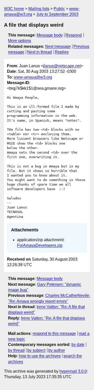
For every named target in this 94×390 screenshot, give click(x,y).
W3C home (14, 9)
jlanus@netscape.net (62, 66)
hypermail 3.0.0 (73, 371)
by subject (36, 350)
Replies (62, 52)
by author (56, 350)
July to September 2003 (57, 14)
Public (59, 9)
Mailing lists (38, 9)
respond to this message (54, 333)
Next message (58, 46)
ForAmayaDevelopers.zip (39, 245)
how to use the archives (40, 356)
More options (19, 41)
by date (77, 344)
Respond (73, 35)
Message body (50, 35)
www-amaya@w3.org (33, 77)
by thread (16, 350)
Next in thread (39, 52)
